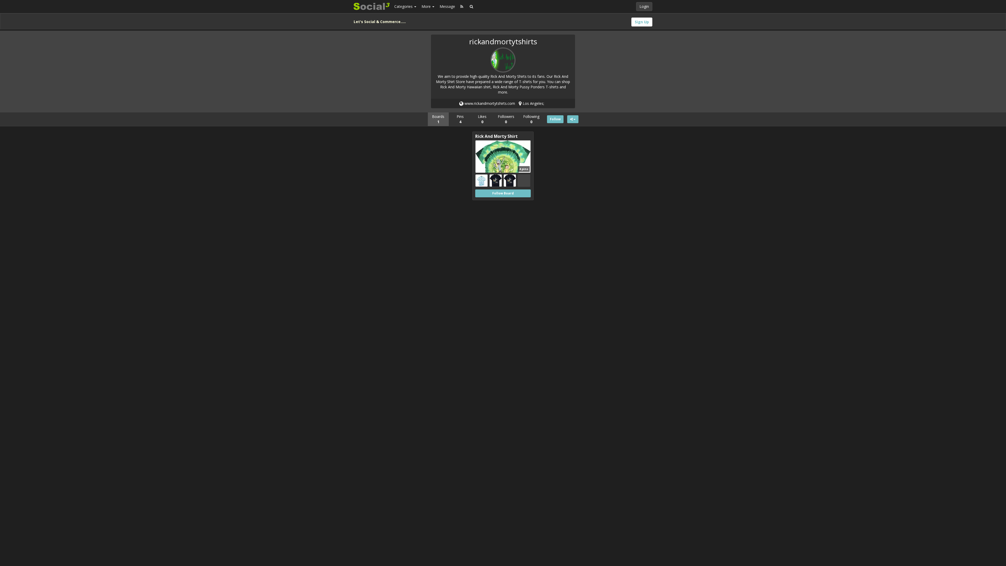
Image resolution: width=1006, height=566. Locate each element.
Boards (438, 119)
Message (447, 6)
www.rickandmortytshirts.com (489, 103)
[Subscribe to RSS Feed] (462, 6)
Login (644, 6)
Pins (460, 119)
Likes (482, 119)
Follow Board (503, 193)
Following (531, 119)
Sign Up (642, 21)
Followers (506, 119)
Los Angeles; (533, 103)
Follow (555, 119)
